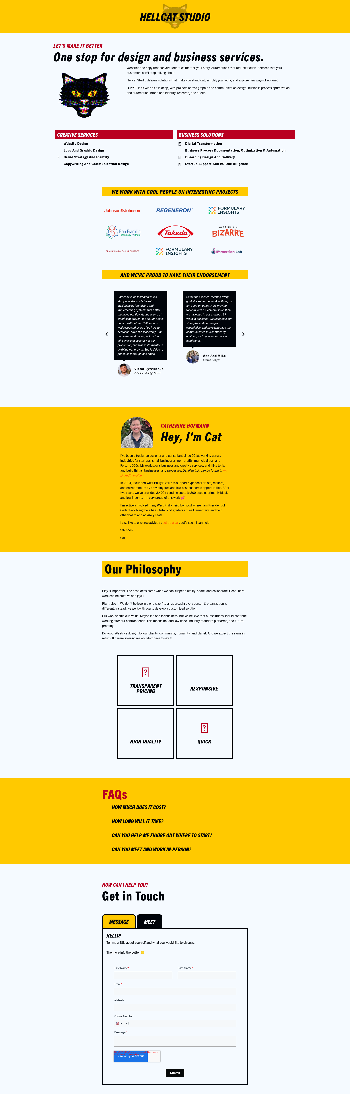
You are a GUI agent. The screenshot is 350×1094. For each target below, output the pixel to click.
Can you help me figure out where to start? (162, 835)
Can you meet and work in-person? (151, 849)
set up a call (171, 522)
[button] (106, 334)
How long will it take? (137, 821)
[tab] (119, 921)
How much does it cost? (139, 807)
